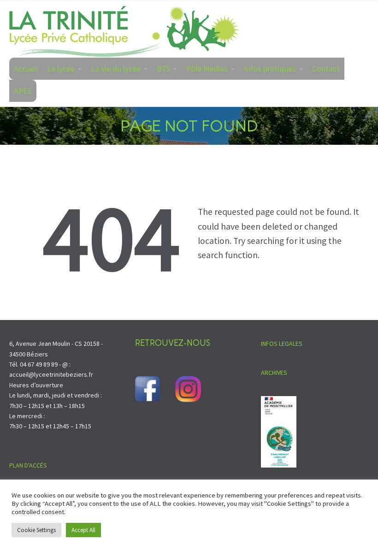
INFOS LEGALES (281, 343)
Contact (326, 69)
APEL (23, 91)
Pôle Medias (207, 69)
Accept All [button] (83, 530)
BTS (163, 69)
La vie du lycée (116, 69)
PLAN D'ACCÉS (28, 465)
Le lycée (61, 69)
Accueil (26, 69)
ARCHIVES (274, 372)
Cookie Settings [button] (36, 530)
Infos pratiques (270, 69)
